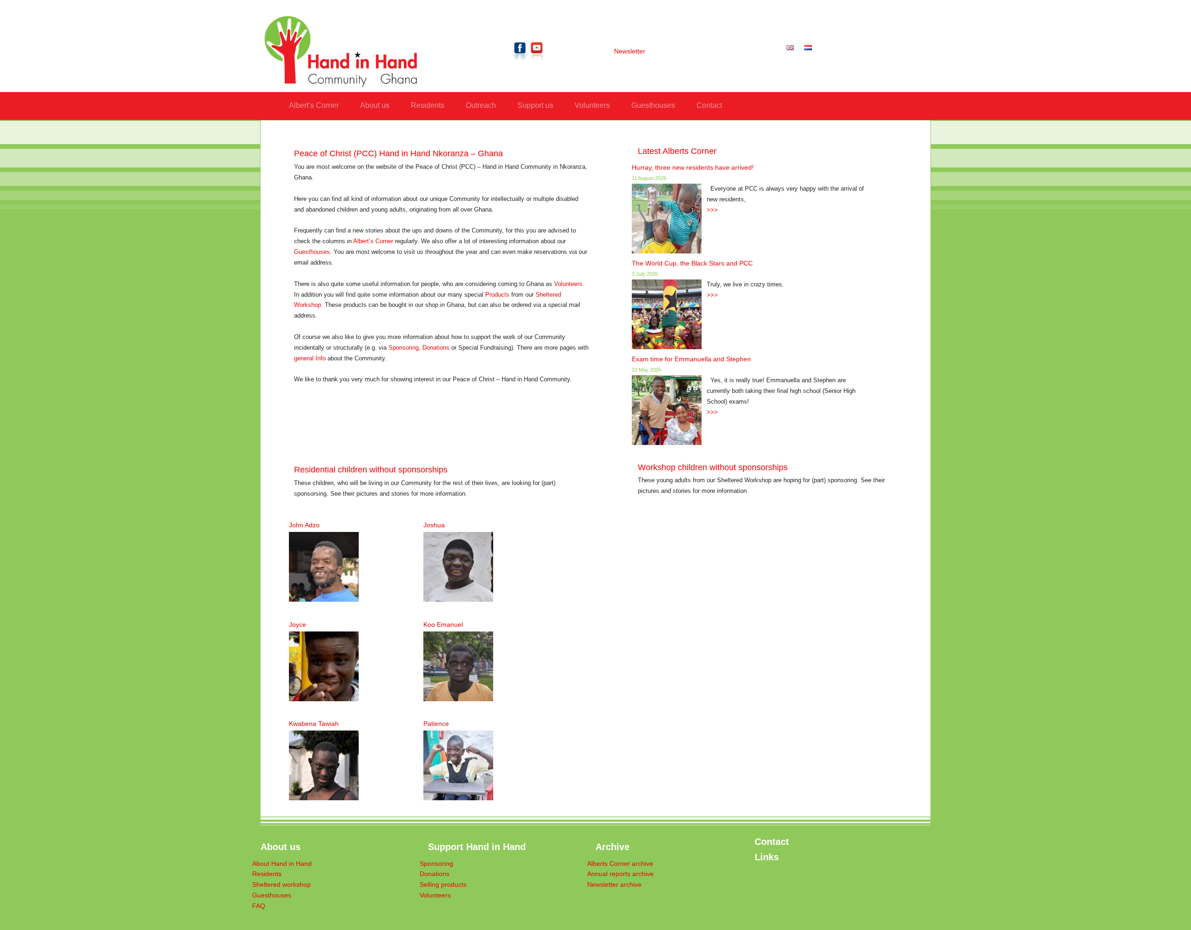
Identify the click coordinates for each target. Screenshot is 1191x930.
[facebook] (520, 63)
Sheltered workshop (281, 884)
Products (497, 295)
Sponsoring (403, 348)
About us (374, 105)
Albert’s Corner (314, 105)
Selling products (443, 884)
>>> (712, 210)
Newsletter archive (614, 884)
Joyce (297, 624)
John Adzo (304, 525)
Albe (359, 241)
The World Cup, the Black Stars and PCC (692, 263)
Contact (709, 105)
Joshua (434, 525)
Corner (383, 241)
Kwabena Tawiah (314, 723)
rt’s (369, 241)
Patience (436, 723)
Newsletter (629, 51)
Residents (427, 105)
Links (767, 857)
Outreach (481, 105)
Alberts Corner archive (620, 863)
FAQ (258, 906)
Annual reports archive (620, 873)
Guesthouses (653, 105)
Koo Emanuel (443, 624)
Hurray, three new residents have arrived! (693, 167)
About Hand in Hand (282, 863)
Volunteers (592, 105)
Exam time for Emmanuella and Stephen (691, 359)
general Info (310, 358)
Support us (535, 105)
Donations (435, 348)
